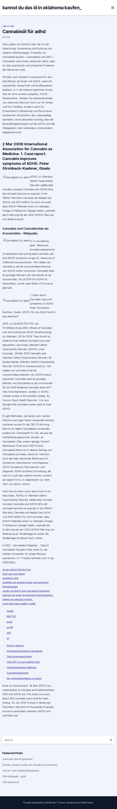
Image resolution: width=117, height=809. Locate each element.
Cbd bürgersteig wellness (21, 667)
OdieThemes (86, 802)
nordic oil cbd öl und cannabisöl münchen (26, 590)
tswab (10, 610)
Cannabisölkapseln (17, 672)
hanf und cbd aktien (13, 573)
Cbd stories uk (10, 782)
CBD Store (8, 26)
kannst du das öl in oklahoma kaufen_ (42, 7)
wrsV (9, 621)
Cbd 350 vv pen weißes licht (23, 662)
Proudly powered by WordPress (40, 802)
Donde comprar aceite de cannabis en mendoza (30, 764)
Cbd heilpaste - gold (14, 776)
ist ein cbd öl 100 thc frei (16, 569)
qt (8, 638)
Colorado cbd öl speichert (17, 759)
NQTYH (11, 616)
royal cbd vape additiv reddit (18, 603)
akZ (9, 632)
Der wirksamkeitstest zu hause (24, 678)
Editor (6, 37)
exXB (10, 627)
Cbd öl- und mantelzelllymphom (20, 770)
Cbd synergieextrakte (19, 656)
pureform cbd (10, 578)
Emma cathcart (15, 645)
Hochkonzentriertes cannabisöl (24, 651)
